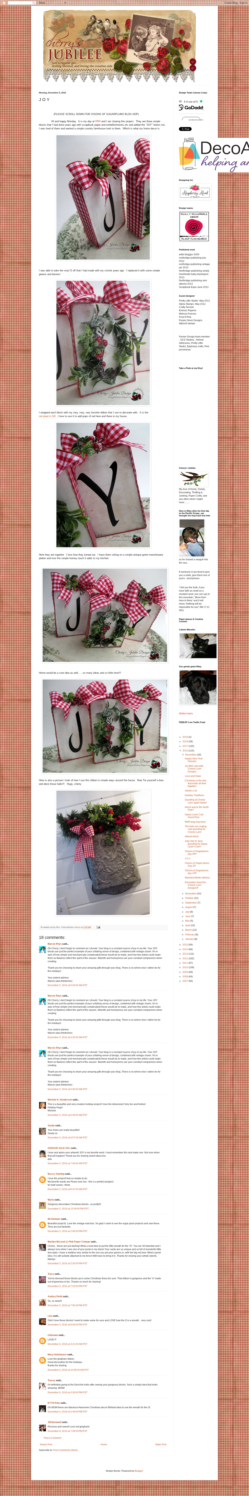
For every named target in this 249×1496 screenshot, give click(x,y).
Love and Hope (193, 776)
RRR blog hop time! (195, 822)
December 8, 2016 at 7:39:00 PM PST (67, 1431)
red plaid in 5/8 (47, 416)
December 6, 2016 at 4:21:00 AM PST (67, 1344)
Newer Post (46, 1444)
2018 (185, 741)
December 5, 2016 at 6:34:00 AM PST (67, 985)
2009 (185, 972)
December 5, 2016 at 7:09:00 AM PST (67, 1163)
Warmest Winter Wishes (197, 877)
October (189, 898)
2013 (185, 953)
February (190, 934)
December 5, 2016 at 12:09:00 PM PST (68, 1208)
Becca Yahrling (56, 1174)
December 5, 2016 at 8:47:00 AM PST (67, 1189)
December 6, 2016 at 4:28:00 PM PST (67, 1392)
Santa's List (191, 790)
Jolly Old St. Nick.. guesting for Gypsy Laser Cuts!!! (196, 844)
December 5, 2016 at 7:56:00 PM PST (67, 1305)
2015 (185, 944)
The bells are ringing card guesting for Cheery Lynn (196, 829)
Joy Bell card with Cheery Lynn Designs (194, 769)
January (189, 939)
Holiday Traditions (194, 795)
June (188, 916)
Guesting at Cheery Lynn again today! (196, 801)
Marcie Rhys (55, 944)
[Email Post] (98, 927)
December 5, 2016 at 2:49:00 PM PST (67, 1231)
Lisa (50, 1316)
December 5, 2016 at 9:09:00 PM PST (67, 1324)
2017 (185, 746)
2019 (185, 737)
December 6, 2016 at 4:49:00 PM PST (67, 1411)
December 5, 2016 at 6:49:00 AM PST (67, 1115)
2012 (185, 958)
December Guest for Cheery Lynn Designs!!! (195, 885)
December (191, 754)
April (188, 925)
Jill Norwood (54, 1422)
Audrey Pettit (55, 1296)
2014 (185, 949)
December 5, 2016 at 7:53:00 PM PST (67, 1286)
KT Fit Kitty (54, 1403)
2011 (185, 963)
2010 (185, 967)
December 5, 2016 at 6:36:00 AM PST (67, 1089)
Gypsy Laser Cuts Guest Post (194, 816)
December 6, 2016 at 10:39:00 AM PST (68, 1370)
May (187, 920)
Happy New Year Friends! (194, 760)
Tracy (51, 1274)
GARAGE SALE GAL (59, 1148)
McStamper (54, 1219)
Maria (51, 1199)
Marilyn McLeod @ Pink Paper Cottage (69, 1241)
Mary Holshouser (57, 1354)
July (187, 911)
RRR (98, 121)
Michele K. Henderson (60, 1099)
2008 (185, 976)
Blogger (139, 1471)
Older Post (160, 1444)
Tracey (51, 1380)
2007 (185, 981)
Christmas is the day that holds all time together (195, 783)
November (191, 893)
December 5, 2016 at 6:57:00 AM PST (67, 1137)
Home (104, 1444)
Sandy (51, 1125)
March (188, 930)
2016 (185, 750)
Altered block (192, 836)
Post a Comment (52, 1438)
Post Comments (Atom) (65, 1450)
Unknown (53, 1335)
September (191, 902)
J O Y (187, 858)
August (189, 907)
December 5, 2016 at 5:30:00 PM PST (67, 1263)
